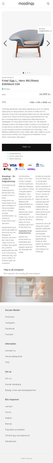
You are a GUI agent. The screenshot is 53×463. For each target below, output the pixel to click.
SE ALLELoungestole (45, 30)
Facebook (10, 328)
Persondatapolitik (13, 356)
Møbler (8, 418)
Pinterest (9, 317)
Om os (8, 378)
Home (8, 412)
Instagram (10, 323)
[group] (26, 43)
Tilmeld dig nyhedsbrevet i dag (26, 294)
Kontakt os (10, 351)
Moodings (29, 458)
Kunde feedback (13, 384)
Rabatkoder (10, 441)
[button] (3, 4)
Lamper (9, 406)
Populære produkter (15, 429)
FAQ (7, 362)
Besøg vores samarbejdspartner (20, 390)
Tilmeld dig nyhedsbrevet (17, 435)
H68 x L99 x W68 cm (40, 102)
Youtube (9, 334)
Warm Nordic (8, 77)
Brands (8, 424)
